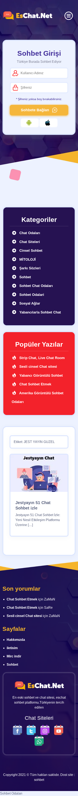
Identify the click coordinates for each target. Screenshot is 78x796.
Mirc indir (14, 656)
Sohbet (24, 277)
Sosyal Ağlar (29, 303)
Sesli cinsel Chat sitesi (37, 367)
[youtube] (59, 729)
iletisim (12, 648)
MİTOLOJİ (27, 259)
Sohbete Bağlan (35, 110)
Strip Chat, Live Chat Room (41, 358)
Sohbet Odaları (11, 793)
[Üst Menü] (69, 16)
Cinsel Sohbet (30, 251)
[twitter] (32, 729)
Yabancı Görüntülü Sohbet (40, 375)
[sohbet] (27, 15)
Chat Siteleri (29, 242)
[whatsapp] (39, 740)
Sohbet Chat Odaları (35, 286)
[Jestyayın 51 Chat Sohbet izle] (39, 474)
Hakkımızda (16, 639)
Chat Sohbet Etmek (34, 384)
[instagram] (46, 729)
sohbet (39, 779)
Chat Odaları (29, 233)
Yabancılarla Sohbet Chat (39, 312)
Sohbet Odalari (31, 295)
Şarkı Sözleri (29, 268)
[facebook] (18, 729)
